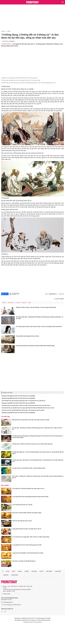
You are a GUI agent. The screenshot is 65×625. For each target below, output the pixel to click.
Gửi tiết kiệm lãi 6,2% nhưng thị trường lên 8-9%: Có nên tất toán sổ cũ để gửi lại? (23, 400)
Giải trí (41, 571)
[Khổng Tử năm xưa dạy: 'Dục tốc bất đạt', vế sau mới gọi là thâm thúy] (8, 311)
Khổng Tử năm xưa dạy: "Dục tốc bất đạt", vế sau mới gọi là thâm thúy (36, 307)
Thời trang (49, 571)
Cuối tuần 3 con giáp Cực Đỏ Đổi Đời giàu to (24, 561)
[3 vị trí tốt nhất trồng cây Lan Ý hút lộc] (6, 507)
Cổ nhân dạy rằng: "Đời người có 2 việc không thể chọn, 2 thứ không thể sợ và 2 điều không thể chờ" (37, 460)
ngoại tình (24, 302)
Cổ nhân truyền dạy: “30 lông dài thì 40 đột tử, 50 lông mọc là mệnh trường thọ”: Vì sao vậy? (39, 317)
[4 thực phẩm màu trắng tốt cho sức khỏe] (8, 339)
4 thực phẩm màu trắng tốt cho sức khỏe (27, 336)
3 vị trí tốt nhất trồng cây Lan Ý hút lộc (22, 504)
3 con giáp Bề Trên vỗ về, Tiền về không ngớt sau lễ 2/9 (26, 545)
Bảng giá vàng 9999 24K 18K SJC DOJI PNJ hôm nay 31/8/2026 (18, 395)
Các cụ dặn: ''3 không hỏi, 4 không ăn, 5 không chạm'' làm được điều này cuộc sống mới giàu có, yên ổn (38, 476)
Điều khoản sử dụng (28, 622)
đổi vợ (29, 302)
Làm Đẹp (26, 571)
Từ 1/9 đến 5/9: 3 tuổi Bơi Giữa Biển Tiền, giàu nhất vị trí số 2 (28, 488)
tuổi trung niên (10, 302)
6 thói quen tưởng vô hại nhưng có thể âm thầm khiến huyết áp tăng (35, 345)
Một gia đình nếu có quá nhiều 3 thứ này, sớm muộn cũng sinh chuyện (30, 419)
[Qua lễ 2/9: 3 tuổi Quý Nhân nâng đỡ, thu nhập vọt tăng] (6, 515)
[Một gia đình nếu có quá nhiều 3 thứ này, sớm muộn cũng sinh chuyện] (6, 422)
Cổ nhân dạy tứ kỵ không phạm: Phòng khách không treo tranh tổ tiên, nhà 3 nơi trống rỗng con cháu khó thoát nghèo (37, 436)
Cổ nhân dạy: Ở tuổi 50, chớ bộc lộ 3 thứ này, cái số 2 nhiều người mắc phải (32, 444)
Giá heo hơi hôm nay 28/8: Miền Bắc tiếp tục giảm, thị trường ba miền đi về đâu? (23, 410)
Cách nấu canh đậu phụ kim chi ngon (22, 520)
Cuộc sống (58, 571)
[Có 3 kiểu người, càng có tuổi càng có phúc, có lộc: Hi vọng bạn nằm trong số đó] (8, 330)
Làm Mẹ (20, 571)
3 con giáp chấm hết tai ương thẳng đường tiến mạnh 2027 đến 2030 (30, 496)
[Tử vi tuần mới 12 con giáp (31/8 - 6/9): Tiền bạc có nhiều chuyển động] (6, 539)
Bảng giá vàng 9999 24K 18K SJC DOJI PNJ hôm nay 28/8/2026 (18, 412)
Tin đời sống (14, 575)
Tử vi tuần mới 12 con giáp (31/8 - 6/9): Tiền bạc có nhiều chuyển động (30, 536)
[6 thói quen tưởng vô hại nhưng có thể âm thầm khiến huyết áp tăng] (8, 349)
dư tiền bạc (18, 302)
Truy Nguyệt (61, 298)
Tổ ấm (13, 571)
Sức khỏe (34, 571)
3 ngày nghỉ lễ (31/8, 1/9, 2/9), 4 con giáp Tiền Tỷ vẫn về (26, 528)
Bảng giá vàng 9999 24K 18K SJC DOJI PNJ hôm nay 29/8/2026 (18, 403)
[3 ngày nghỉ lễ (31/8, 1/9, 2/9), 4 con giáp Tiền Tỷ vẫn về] (6, 531)
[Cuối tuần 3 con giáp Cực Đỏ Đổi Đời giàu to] (6, 563)
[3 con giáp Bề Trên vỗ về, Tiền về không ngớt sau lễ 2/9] (6, 547)
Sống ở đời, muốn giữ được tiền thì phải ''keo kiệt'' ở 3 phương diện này (19, 78)
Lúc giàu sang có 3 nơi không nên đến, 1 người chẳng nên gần (28, 468)
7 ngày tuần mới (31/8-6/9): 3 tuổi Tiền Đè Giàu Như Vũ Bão (27, 553)
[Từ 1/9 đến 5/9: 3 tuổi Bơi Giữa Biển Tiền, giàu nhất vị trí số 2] (6, 491)
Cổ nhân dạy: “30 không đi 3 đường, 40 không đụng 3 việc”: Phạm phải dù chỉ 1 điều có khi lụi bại (37, 428)
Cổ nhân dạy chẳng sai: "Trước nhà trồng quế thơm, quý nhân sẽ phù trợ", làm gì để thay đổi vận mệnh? (38, 452)
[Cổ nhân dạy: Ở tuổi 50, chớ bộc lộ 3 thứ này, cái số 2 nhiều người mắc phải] (6, 446)
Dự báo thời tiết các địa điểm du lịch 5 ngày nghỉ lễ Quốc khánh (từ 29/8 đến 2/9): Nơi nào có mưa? (28, 407)
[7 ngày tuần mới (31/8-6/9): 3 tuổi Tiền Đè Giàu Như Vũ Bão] (6, 555)
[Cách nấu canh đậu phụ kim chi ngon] (6, 523)
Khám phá (5, 575)
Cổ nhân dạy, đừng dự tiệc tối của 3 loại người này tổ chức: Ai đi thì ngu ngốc (21, 80)
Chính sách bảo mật (37, 622)
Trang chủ (3, 31)
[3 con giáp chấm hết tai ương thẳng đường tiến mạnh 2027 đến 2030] (6, 499)
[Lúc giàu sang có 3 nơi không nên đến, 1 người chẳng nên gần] (6, 470)
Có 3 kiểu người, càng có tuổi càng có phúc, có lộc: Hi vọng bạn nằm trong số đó (39, 326)
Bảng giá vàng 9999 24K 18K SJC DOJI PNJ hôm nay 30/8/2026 (18, 398)
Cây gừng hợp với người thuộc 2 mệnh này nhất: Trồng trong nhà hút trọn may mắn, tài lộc (26, 405)
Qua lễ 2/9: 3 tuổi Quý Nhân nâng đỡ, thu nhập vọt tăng (26, 512)
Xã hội (8, 31)
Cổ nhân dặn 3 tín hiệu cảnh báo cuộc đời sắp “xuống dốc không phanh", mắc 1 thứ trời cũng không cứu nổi (28, 82)
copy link (62, 294)
